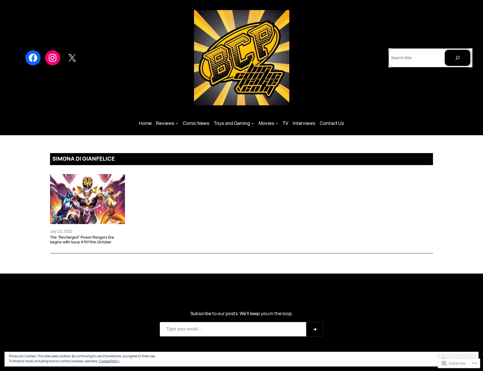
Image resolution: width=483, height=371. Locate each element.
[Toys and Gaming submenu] (252, 123)
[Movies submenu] (276, 123)
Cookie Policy (109, 361)
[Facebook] (33, 57)
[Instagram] (52, 57)
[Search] (457, 58)
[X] (72, 57)
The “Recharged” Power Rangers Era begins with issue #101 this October (82, 239)
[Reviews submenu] (177, 123)
